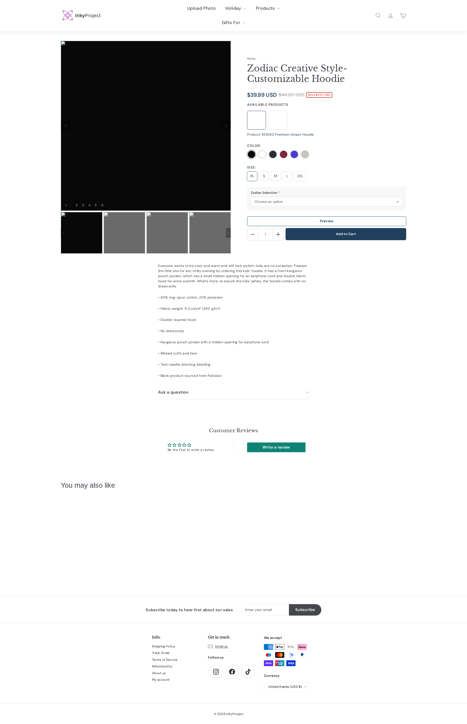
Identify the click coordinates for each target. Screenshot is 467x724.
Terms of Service (165, 660)
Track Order (161, 653)
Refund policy (162, 666)
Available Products (267, 104)
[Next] (226, 126)
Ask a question (173, 392)
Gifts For (232, 23)
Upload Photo (201, 8)
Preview (326, 221)
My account (161, 680)
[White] (262, 154)
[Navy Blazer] (273, 154)
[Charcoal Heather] (294, 154)
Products (266, 8)
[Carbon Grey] (305, 154)
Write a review (276, 447)
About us (159, 673)
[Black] (251, 154)
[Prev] (66, 126)
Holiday (233, 8)
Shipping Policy (163, 646)
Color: (254, 145)
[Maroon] (283, 154)
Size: (251, 167)
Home (251, 59)
